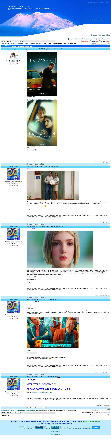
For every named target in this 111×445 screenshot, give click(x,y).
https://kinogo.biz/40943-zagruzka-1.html (41, 392)
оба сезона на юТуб (32, 150)
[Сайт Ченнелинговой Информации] (79, 428)
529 (59, 299)
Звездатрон (13, 166)
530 (58, 376)
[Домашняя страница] (37, 164)
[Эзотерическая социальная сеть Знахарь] (47, 428)
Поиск (104, 39)
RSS (106, 20)
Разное (12, 43)
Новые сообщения (75, 39)
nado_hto (13, 49)
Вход (108, 35)
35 (20, 41)
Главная (94, 35)
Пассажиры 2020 (31, 51)
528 (61, 226)
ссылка (46, 358)
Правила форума (95, 39)
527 (57, 166)
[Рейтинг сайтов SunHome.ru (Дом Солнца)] (23, 428)
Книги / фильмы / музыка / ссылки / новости (28, 43)
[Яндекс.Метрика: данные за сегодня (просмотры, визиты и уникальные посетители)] (31, 427)
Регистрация (102, 35)
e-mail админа (55, 431)
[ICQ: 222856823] (42, 164)
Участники (85, 39)
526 (62, 49)
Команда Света (5, 43)
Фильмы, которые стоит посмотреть (52, 43)
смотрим (29, 209)
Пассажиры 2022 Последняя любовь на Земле (39, 99)
